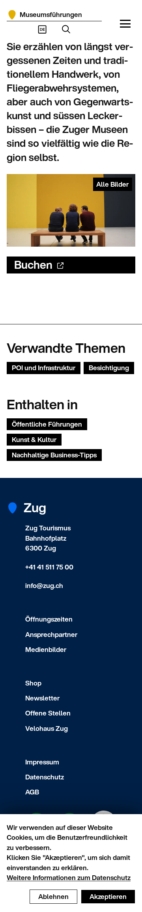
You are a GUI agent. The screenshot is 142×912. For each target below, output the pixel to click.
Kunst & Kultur (34, 439)
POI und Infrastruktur (43, 368)
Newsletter (42, 698)
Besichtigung (109, 368)
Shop (33, 683)
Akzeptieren (108, 896)
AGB (32, 792)
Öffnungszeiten (49, 619)
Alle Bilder (112, 184)
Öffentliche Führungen (47, 424)
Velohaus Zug (46, 728)
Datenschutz (44, 777)
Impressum (42, 762)
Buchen (33, 265)
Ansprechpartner (51, 634)
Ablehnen (53, 896)
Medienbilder (45, 649)
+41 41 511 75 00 (49, 567)
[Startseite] (12, 14)
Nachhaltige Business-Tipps (54, 455)
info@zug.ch (44, 585)
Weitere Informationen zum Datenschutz (69, 877)
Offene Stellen (48, 713)
